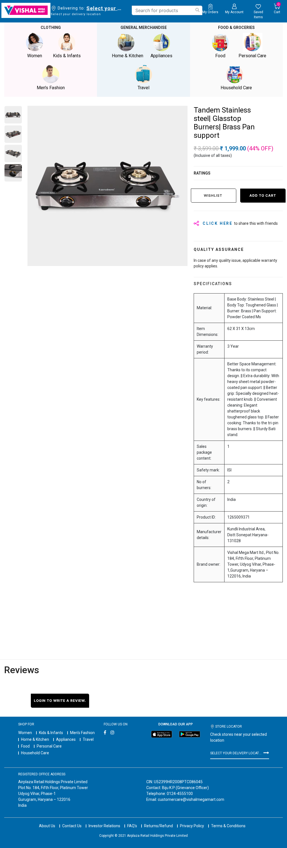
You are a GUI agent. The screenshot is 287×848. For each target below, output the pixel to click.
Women (25, 732)
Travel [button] (143, 87)
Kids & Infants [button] (67, 55)
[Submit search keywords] (197, 10)
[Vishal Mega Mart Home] (25, 10)
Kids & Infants (51, 732)
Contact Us (72, 826)
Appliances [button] (161, 55)
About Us (47, 826)
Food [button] (220, 55)
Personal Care (49, 746)
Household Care (35, 753)
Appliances (66, 739)
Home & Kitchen (35, 739)
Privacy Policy (192, 826)
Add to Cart (262, 195)
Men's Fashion (82, 732)
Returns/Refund (158, 826)
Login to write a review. (60, 700)
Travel (88, 739)
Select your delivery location (105, 8)
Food (25, 746)
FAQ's (132, 826)
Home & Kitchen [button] (127, 55)
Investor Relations (104, 826)
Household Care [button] (236, 87)
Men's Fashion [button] (51, 87)
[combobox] (167, 10)
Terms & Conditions (228, 826)
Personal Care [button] (252, 55)
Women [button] (34, 55)
